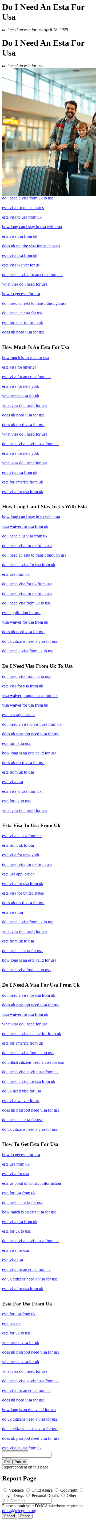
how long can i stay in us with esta (31, 517)
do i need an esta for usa (22, 313)
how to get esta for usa (21, 293)
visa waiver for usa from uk (25, 526)
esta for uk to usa (16, 743)
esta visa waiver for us (20, 265)
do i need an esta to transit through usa (34, 303)
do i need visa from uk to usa (26, 603)
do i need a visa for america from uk (32, 274)
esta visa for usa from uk (22, 491)
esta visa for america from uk (26, 376)
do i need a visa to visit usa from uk (32, 724)
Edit (7, 1462)
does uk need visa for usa (23, 332)
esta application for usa (21, 612)
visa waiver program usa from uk (30, 695)
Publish (20, 1462)
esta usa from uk (16, 574)
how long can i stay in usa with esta (32, 226)
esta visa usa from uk (19, 236)
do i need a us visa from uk (24, 536)
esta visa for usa (15, 1173)
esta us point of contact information (31, 1183)
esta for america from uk (22, 322)
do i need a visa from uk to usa (28, 198)
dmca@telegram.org (19, 1510)
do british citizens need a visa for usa (33, 1062)
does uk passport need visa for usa (30, 734)
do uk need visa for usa (21, 1091)
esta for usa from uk (18, 1193)
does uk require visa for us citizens (31, 246)
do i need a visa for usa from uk (28, 564)
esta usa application (18, 714)
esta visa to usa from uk (22, 217)
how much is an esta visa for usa (29, 1212)
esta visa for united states (23, 207)
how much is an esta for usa (25, 357)
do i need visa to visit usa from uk (30, 443)
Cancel (9, 1516)
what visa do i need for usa (24, 284)
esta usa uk (11, 1323)
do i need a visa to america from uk (31, 1033)
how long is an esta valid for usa (29, 753)
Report (25, 1516)
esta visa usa (12, 781)
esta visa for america (19, 367)
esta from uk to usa (18, 772)
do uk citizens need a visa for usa (30, 641)
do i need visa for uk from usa (27, 545)
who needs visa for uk (20, 396)
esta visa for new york (20, 386)
